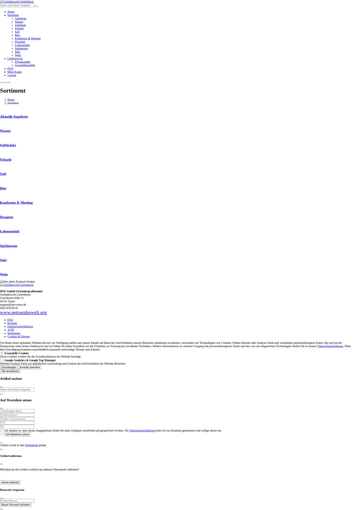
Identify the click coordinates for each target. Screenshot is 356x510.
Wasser (19, 21)
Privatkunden (22, 61)
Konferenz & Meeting (28, 38)
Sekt (17, 51)
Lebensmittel (22, 45)
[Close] (1, 386)
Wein (18, 55)
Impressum (13, 333)
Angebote (20, 18)
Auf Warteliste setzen (17, 434)
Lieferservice (15, 58)
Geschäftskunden (25, 65)
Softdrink (20, 25)
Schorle (19, 28)
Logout (11, 75)
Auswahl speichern (30, 367)
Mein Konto (14, 71)
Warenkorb (31, 445)
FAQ (10, 68)
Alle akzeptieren (10, 371)
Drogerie (20, 41)
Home (11, 11)
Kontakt (12, 323)
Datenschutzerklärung (20, 326)
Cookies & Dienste (18, 336)
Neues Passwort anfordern (15, 504)
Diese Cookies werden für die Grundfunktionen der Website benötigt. (40, 355)
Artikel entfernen (10, 482)
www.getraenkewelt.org (23, 312)
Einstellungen (8, 367)
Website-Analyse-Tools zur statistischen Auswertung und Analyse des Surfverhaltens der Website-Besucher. (63, 362)
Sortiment (13, 15)
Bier (17, 35)
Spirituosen (21, 48)
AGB (10, 329)
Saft (17, 31)
